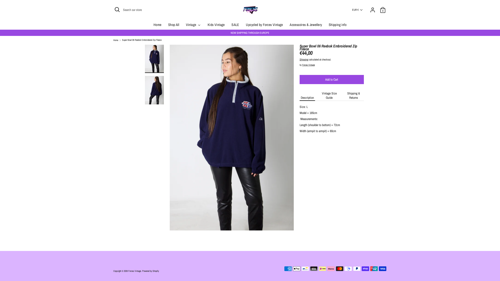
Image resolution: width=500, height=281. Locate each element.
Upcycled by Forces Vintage (264, 24)
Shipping (304, 59)
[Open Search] (117, 9)
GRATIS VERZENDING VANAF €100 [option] (251, 33)
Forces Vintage (308, 65)
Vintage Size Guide (329, 95)
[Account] (373, 7)
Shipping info (337, 24)
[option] (232, 139)
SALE (235, 24)
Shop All (173, 24)
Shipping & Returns (353, 95)
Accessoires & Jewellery (306, 24)
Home (158, 24)
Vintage (191, 24)
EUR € (355, 10)
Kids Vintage (216, 24)
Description (307, 97)
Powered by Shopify (150, 271)
